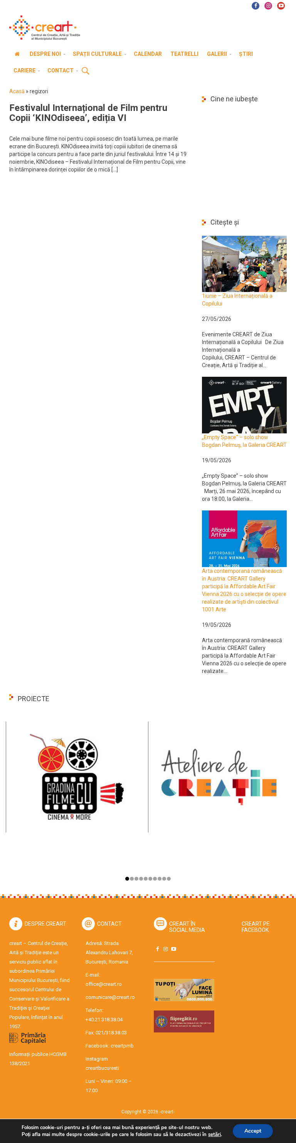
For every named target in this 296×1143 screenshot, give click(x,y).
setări (214, 1134)
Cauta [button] (85, 71)
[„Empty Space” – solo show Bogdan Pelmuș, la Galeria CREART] (244, 404)
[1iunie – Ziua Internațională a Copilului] (244, 263)
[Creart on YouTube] (173, 949)
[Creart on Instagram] (165, 949)
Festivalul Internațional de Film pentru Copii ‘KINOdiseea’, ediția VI (88, 112)
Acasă (17, 91)
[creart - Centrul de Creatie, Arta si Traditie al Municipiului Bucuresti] (42, 28)
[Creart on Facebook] (157, 949)
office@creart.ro (104, 984)
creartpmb (122, 1046)
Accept (252, 1131)
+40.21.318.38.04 (104, 1019)
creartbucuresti (102, 1068)
